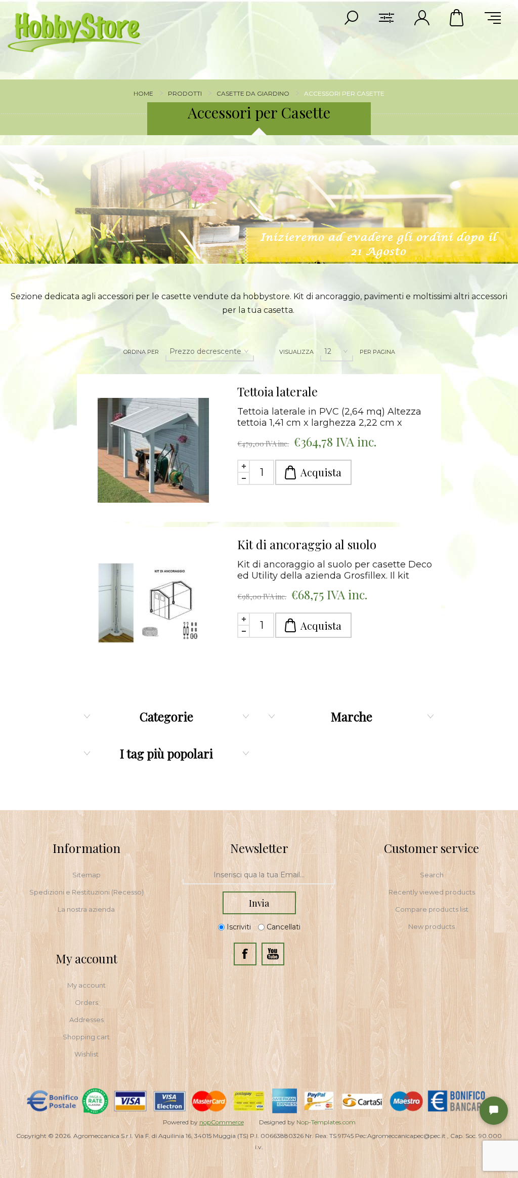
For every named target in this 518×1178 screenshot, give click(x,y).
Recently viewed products (431, 892)
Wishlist (86, 1054)
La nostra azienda (86, 909)
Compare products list (431, 909)
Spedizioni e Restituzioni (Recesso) (86, 892)
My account (86, 985)
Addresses (86, 1019)
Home (143, 93)
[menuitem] (86, 874)
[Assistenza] (494, 1110)
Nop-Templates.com (326, 1122)
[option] (259, 204)
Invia (259, 903)
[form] (259, 875)
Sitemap (86, 875)
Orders (86, 1002)
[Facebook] (245, 954)
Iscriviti (239, 927)
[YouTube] (273, 954)
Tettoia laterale (277, 391)
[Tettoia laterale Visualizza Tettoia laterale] (153, 450)
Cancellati (283, 927)
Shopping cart (86, 1037)
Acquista (320, 472)
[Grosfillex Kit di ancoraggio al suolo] (153, 603)
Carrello (457, 17)
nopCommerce (221, 1122)
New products (431, 926)
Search (432, 875)
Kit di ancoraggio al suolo (306, 544)
